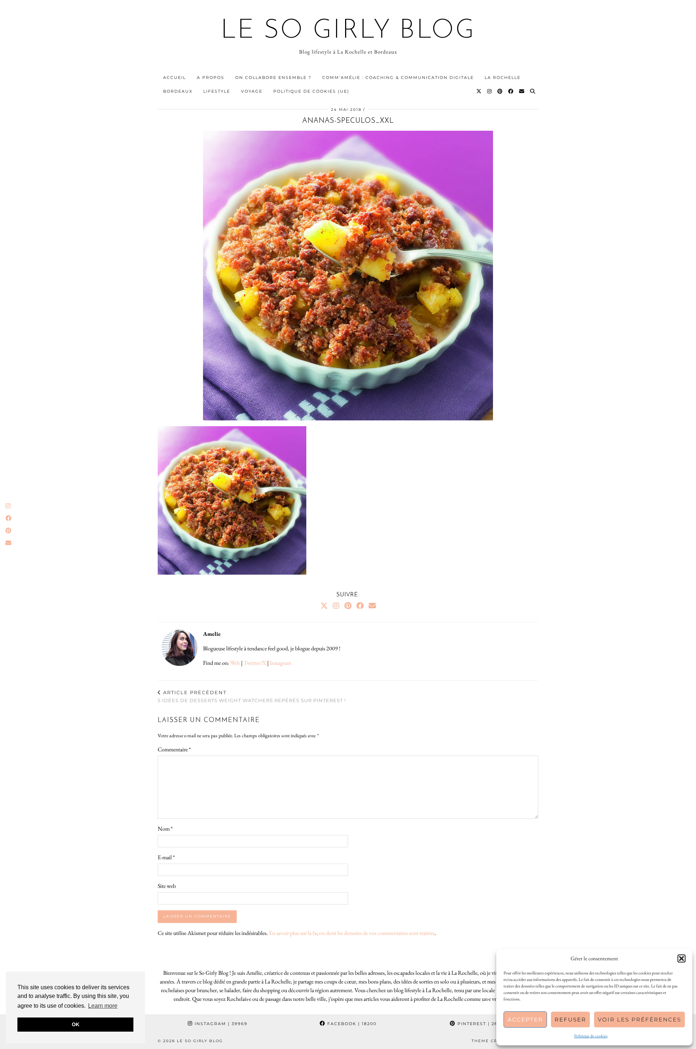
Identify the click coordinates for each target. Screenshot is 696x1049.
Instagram (280, 663)
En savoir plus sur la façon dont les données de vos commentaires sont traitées (352, 933)
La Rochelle (503, 77)
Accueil (174, 77)
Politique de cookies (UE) (311, 91)
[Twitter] (479, 91)
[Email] (522, 91)
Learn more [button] (102, 1006)
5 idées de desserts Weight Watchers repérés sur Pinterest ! (252, 696)
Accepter (525, 1019)
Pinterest (481, 1023)
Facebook (351, 1023)
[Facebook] (511, 91)
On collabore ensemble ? (273, 77)
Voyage (251, 91)
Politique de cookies (591, 1036)
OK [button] (75, 1024)
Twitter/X (255, 663)
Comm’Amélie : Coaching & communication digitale (398, 77)
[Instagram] (489, 91)
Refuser (570, 1019)
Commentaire (174, 749)
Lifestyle (216, 91)
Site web (167, 886)
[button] (681, 958)
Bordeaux (177, 91)
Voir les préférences (639, 1019)
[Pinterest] (500, 91)
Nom (165, 828)
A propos (210, 77)
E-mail (166, 857)
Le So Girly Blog (348, 31)
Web (235, 663)
